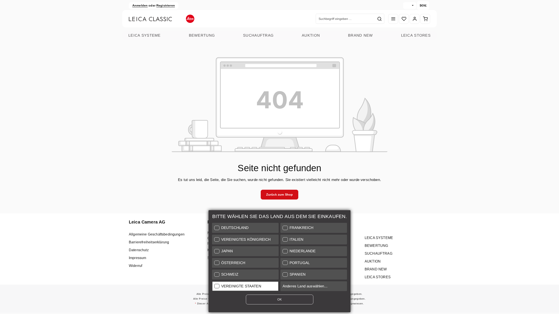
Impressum (137, 258)
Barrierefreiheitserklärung (149, 242)
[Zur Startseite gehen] (161, 19)
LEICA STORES (416, 35)
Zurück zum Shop (279, 194)
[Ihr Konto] (414, 19)
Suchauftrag (258, 35)
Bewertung (202, 35)
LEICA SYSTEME (144, 35)
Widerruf (135, 266)
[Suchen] (379, 19)
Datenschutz (139, 250)
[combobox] (345, 19)
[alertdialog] (279, 262)
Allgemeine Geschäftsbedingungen (157, 234)
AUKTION (311, 35)
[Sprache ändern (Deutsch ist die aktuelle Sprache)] (409, 5)
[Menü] (393, 19)
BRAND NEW (360, 35)
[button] (245, 228)
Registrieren (165, 5)
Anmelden (140, 5)
